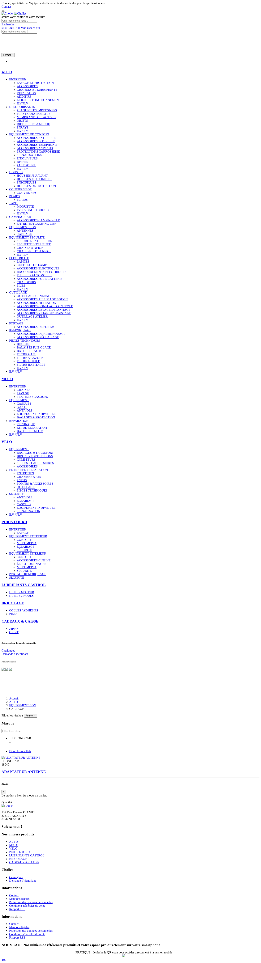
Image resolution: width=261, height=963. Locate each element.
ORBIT (14, 632)
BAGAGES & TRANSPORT (35, 452)
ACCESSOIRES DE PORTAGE (37, 326)
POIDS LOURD (19, 852)
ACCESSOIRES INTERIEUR (36, 141)
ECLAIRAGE (26, 500)
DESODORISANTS (22, 106)
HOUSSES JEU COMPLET (34, 179)
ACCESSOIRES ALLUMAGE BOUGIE (42, 299)
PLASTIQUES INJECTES (33, 113)
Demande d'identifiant (15, 654)
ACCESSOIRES (27, 86)
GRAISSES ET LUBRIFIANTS (37, 89)
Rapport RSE (17, 909)
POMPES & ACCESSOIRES (35, 483)
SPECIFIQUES (26, 182)
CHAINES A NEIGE (30, 247)
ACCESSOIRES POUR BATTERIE (39, 278)
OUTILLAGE (18, 292)
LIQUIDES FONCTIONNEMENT (39, 100)
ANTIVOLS (24, 410)
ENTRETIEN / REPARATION (28, 469)
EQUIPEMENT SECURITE (27, 237)
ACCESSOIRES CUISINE (34, 560)
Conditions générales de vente (27, 905)
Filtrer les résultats (20, 751)
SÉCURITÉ (24, 550)
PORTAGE (16, 323)
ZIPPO (13, 628)
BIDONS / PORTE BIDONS (35, 456)
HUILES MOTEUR (21, 592)
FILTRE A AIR (26, 354)
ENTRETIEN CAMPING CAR (36, 223)
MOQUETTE (25, 206)
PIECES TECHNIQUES (24, 340)
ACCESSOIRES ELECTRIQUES (38, 268)
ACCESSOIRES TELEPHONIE (37, 144)
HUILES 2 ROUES (21, 595)
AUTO (13, 841)
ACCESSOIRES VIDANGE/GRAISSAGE (44, 313)
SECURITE (16, 494)
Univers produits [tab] (19, 61)
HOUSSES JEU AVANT (32, 175)
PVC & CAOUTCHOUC (33, 210)
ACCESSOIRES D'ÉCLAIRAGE (38, 337)
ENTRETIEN (17, 79)
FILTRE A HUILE (28, 361)
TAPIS (13, 203)
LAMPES (23, 261)
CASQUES (24, 403)
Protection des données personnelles (31, 902)
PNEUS (22, 480)
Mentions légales (19, 898)
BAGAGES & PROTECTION (36, 417)
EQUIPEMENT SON (22, 227)
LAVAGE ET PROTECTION (35, 82)
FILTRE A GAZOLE (30, 357)
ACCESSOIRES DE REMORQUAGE (41, 333)
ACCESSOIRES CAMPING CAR (38, 220)
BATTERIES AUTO (30, 351)
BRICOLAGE (18, 858)
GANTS (22, 407)
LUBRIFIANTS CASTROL (27, 855)
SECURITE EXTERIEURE (34, 241)
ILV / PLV (15, 371)
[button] (8, 24)
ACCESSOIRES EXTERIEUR (36, 137)
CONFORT (24, 539)
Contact (6, 6)
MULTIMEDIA (26, 543)
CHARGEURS (26, 282)
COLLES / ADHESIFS (23, 610)
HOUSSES (16, 172)
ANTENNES (25, 230)
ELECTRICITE (19, 258)
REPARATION (26, 93)
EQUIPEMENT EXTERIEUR (28, 536)
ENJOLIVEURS (27, 158)
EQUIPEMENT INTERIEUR (27, 553)
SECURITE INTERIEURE (34, 244)
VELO (13, 848)
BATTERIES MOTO (30, 431)
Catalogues (8, 650)
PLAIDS (14, 196)
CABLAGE (24, 234)
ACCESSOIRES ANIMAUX (35, 148)
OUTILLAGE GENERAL (33, 296)
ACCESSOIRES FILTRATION (36, 302)
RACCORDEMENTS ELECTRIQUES (41, 271)
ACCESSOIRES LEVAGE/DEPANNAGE (44, 309)
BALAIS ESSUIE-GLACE (34, 347)
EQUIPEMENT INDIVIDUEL (36, 414)
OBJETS (22, 120)
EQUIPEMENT (19, 400)
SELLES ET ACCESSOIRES (35, 463)
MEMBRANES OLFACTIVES (36, 117)
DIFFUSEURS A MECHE (33, 124)
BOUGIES (23, 344)
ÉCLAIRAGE (26, 546)
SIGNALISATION (28, 511)
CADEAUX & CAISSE (24, 862)
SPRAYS (22, 127)
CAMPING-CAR (20, 216)
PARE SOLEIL (26, 165)
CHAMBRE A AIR (29, 476)
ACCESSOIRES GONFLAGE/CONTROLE (45, 306)
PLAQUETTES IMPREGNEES (37, 110)
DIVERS (22, 161)
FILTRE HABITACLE (31, 364)
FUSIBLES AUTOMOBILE (34, 275)
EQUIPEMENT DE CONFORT (29, 134)
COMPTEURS (26, 459)
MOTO (13, 845)
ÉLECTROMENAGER (31, 563)
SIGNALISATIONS (29, 155)
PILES (21, 285)
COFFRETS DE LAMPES (33, 265)
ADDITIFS (24, 96)
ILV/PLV (22, 103)
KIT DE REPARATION (32, 427)
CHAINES (23, 389)
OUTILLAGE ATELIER (32, 316)
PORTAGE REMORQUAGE (27, 574)
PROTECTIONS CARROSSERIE (38, 151)
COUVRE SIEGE (20, 189)
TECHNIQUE (26, 424)
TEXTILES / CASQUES (32, 396)
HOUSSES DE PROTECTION (36, 186)
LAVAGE (23, 393)
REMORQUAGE (20, 330)
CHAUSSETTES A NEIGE (34, 251)
